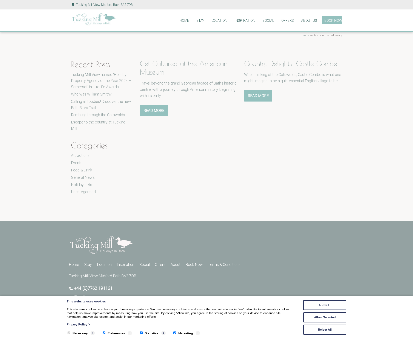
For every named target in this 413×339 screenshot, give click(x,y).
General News (83, 177)
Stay (200, 20)
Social (268, 20)
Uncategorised (83, 192)
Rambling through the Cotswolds (98, 114)
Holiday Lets (81, 184)
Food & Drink (81, 170)
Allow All (325, 305)
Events (76, 162)
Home (184, 20)
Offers (287, 20)
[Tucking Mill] (93, 24)
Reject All (325, 329)
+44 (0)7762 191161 (93, 288)
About (175, 264)
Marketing (185, 333)
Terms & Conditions (224, 264)
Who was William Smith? (91, 94)
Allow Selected (325, 317)
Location (219, 20)
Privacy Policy (78, 324)
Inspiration (244, 20)
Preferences (116, 333)
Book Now (333, 20)
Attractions (80, 155)
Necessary (80, 333)
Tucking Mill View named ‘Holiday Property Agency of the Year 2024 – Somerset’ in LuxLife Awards (101, 80)
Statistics (152, 333)
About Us (309, 20)
